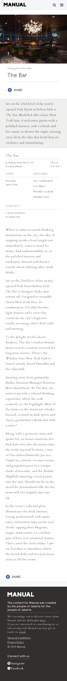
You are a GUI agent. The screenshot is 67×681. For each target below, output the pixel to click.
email (22, 632)
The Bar (12, 155)
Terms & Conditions (19, 638)
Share (18, 90)
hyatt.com (14, 216)
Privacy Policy (15, 642)
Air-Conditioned (43, 181)
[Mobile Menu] (61, 5)
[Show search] (54, 5)
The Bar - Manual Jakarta (15, 4)
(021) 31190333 (16, 213)
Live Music (40, 186)
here (42, 620)
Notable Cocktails (43, 191)
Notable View (41, 197)
